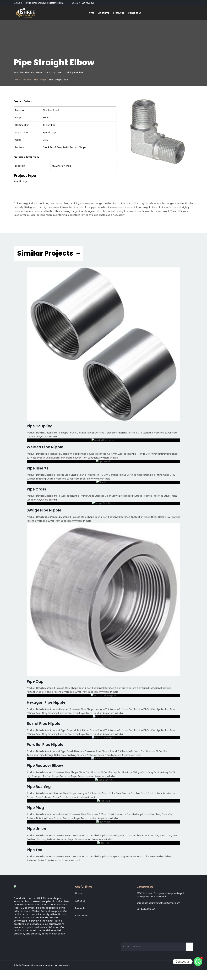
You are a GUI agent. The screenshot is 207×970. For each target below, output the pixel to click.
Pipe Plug (35, 807)
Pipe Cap (35, 681)
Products (118, 12)
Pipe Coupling (40, 426)
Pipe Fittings (40, 79)
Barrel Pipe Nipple (43, 723)
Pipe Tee (34, 849)
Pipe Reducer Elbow (45, 765)
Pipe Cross (36, 489)
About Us (103, 12)
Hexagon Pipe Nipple (46, 702)
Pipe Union (36, 828)
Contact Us (135, 12)
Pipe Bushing (39, 786)
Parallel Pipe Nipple (45, 744)
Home (90, 12)
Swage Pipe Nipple (44, 510)
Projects (27, 79)
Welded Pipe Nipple (45, 447)
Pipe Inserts (37, 468)
